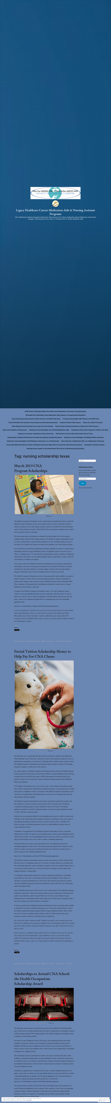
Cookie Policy (29, 1100)
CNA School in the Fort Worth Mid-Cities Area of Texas (74, 433)
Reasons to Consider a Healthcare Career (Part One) (36, 433)
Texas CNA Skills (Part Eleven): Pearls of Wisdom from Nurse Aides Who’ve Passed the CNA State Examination (44, 445)
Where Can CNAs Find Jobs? (93, 422)
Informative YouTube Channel (94, 445)
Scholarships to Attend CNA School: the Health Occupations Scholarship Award (34, 437)
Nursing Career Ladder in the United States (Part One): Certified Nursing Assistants (55, 448)
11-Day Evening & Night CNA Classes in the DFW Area (81, 419)
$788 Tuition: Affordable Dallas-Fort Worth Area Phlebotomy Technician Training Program (55, 411)
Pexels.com (48, 516)
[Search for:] (87, 460)
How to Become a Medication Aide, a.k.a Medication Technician (82, 441)
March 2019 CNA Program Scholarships (30, 468)
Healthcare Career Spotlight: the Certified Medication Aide (49, 430)
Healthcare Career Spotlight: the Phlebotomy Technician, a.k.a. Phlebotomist (33, 441)
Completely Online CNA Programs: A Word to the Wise (89, 430)
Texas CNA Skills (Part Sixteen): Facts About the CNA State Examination (33, 422)
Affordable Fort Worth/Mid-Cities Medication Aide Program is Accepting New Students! (56, 415)
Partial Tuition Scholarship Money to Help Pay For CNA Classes (76, 426)
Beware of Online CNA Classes (70, 422)
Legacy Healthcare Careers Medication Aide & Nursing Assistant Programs (55, 212)
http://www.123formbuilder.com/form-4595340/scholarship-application (36, 606)
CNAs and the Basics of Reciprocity (15, 430)
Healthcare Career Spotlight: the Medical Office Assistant (84, 437)
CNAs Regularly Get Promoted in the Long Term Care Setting (32, 426)
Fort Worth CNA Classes (34, 641)
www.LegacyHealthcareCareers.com (31, 594)
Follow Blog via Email (86, 467)
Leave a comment (49, 641)
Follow (82, 483)
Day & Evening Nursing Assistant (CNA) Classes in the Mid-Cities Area (36, 419)
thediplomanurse (20, 641)
